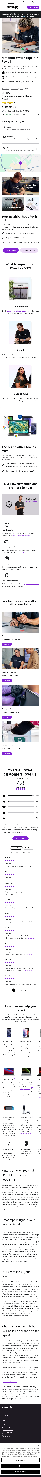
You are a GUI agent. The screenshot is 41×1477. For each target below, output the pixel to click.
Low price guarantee (10, 1382)
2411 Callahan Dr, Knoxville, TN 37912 (17, 111)
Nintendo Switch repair (8, 1118)
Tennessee (14, 89)
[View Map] (20, 163)
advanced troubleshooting (22, 536)
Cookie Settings (20, 1460)
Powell (21, 89)
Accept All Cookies (20, 1471)
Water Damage (8, 1149)
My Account (35, 2)
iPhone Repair (8, 1041)
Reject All (20, 1466)
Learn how (21, 552)
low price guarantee (29, 72)
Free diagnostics (12, 72)
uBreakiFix (11, 2)
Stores (27, 2)
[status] (20, 863)
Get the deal (30, 16)
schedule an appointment (22, 311)
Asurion (4, 2)
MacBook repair (8, 1079)
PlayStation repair (26, 1117)
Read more (31, 938)
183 (25, 990)
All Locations (5, 89)
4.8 (15, 103)
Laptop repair (25, 1079)
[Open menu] (4, 7)
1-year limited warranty (14, 82)
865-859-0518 (11, 107)
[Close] (38, 1445)
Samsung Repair (25, 1041)
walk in (9, 311)
